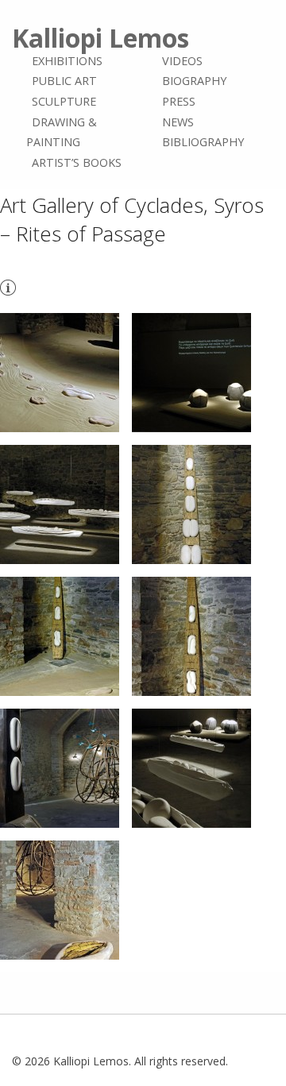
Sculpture (64, 101)
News (178, 121)
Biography (194, 81)
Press (178, 101)
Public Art (64, 81)
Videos (182, 60)
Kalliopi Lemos (100, 38)
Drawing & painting (61, 132)
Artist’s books (77, 162)
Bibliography (203, 141)
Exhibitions (67, 60)
